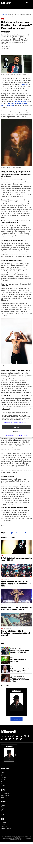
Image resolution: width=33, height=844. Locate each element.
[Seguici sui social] (2, 736)
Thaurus (27, 533)
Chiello (8, 103)
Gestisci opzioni (16, 431)
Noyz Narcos (19, 101)
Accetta (16, 427)
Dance (3, 811)
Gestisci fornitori (6, 422)
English (3, 786)
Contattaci (4, 824)
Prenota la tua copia (16, 719)
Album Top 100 (5, 795)
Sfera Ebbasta (15, 103)
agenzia (24, 84)
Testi (2, 784)
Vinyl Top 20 (4, 797)
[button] (30, 409)
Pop (2, 807)
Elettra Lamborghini (7, 105)
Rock (2, 815)
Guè (24, 101)
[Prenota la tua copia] (16, 702)
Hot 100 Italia (5, 793)
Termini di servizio (6, 828)
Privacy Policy (5, 826)
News (11, 657)
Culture (3, 782)
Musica (3, 776)
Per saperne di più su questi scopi (18, 422)
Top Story (13, 676)
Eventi (12, 648)
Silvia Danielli (6, 47)
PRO (2, 19)
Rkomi (26, 103)
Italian (3, 805)
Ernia (22, 103)
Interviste (3, 778)
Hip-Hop (3, 809)
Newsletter (4, 822)
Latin (2, 813)
